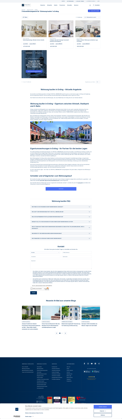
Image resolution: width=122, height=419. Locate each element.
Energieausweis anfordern (57, 377)
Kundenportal (54, 366)
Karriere (68, 372)
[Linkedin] (95, 363)
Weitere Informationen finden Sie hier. (34, 413)
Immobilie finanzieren (56, 370)
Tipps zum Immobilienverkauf (27, 372)
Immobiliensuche (40, 388)
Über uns (68, 366)
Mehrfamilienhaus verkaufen (27, 370)
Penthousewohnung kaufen (42, 370)
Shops (68, 368)
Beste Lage (69, 375)
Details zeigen (28, 416)
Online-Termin (80, 1)
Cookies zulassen (103, 406)
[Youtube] (91, 363)
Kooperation (69, 381)
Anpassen (102, 410)
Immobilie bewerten (56, 368)
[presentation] (61, 207)
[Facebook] (84, 363)
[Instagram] (88, 363)
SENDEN (33, 292)
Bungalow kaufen (40, 375)
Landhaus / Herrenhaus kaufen (43, 379)
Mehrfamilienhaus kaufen (42, 373)
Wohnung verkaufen (26, 368)
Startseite (23, 9)
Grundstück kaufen (40, 381)
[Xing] (99, 363)
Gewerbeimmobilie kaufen (42, 386)
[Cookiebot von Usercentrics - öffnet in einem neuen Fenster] (16, 416)
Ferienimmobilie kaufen (41, 384)
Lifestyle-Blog (25, 321)
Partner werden (70, 370)
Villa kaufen (39, 372)
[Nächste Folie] (45, 29)
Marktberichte (69, 373)
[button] (61, 207)
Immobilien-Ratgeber (67, 321)
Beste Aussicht (70, 377)
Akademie (69, 379)
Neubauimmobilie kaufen (42, 382)
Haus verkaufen (25, 366)
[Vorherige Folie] (24, 29)
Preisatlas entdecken (56, 379)
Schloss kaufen (40, 377)
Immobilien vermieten (56, 373)
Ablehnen (103, 415)
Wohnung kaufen (30, 9)
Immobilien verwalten (56, 375)
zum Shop (61, 188)
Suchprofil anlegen (55, 372)
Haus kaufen (39, 366)
